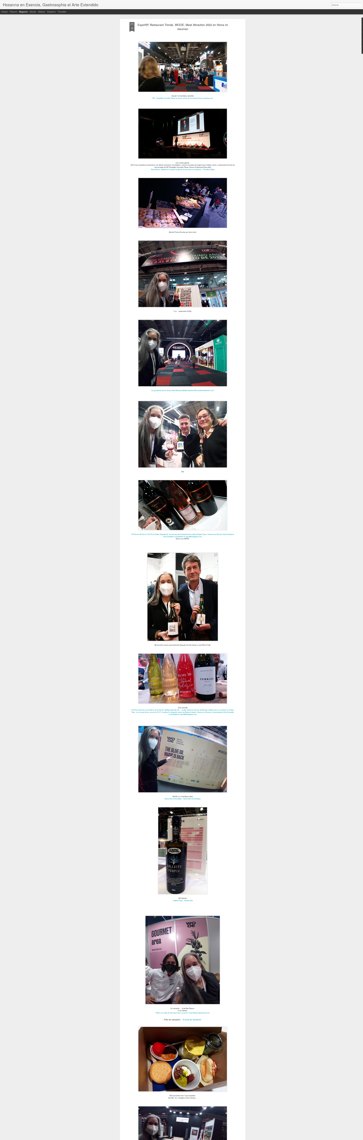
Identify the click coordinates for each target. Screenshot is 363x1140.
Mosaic (33, 11)
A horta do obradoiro (192, 1019)
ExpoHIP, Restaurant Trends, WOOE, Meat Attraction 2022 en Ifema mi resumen (183, 27)
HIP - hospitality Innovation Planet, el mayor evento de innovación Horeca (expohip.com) (182, 98)
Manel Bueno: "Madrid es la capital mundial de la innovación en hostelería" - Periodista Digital (182, 169)
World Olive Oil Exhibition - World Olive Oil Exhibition (183, 799)
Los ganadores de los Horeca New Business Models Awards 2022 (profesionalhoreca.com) (182, 390)
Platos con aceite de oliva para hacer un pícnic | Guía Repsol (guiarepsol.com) (183, 1013)
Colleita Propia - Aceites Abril (183, 900)
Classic (4, 11)
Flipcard (13, 11)
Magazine (23, 11)
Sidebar (41, 11)
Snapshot (51, 11)
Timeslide (62, 11)
